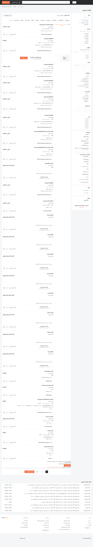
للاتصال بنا (89, 525)
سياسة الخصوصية (57, 467)
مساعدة (89, 522)
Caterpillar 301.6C (49, 163)
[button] (7, 34)
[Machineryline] (84, 2)
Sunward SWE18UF (48, 64)
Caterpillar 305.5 (87, 484)
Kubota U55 (50, 430)
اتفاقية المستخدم (51, 467)
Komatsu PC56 (87, 496)
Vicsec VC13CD (49, 416)
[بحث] (68, 2)
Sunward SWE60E (49, 115)
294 (37, 471)
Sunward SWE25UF (48, 80)
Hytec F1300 (50, 312)
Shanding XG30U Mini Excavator (45, 399)
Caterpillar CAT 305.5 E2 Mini (46, 24)
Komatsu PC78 (87, 499)
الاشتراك (67, 465)
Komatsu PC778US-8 (48, 201)
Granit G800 (50, 234)
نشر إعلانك (24, 57)
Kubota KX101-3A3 (48, 446)
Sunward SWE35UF (48, 96)
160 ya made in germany (47, 385)
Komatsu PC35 (87, 493)
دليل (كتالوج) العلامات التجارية (64, 529)
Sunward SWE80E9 (48, 38)
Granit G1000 (50, 215)
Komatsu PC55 (87, 490)
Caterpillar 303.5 (87, 510)
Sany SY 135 (87, 502)
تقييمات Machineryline (65, 527)
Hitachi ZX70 (87, 487)
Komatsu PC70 (87, 504)
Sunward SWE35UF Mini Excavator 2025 (43, 131)
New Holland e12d (49, 371)
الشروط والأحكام (67, 520)
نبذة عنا (89, 520)
